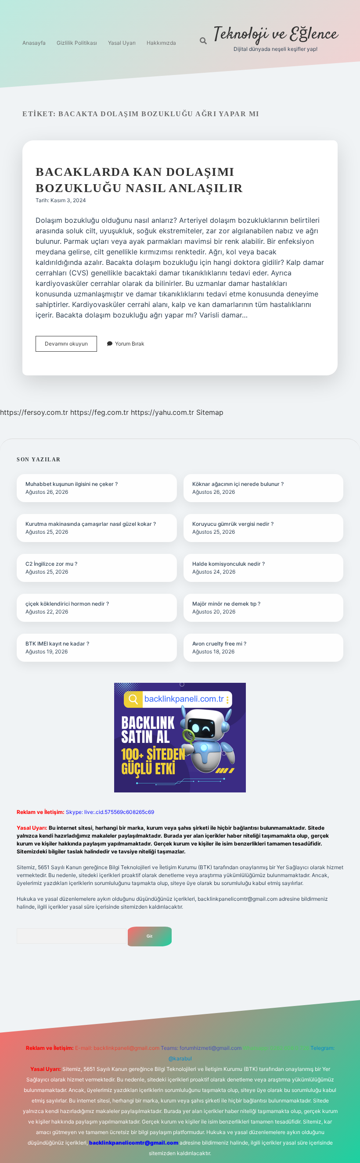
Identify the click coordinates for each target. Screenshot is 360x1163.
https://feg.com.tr (99, 412)
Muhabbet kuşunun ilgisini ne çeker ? (71, 484)
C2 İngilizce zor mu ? (51, 563)
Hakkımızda (161, 42)
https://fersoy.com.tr (34, 412)
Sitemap (209, 412)
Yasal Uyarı (122, 42)
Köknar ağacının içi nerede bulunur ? (238, 484)
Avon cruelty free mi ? (219, 643)
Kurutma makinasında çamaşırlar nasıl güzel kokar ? (90, 524)
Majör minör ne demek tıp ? (226, 603)
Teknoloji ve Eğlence (276, 34)
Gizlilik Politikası (77, 42)
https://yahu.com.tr (162, 412)
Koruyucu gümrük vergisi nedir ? (233, 524)
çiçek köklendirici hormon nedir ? (67, 603)
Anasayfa (34, 42)
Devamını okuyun (71, 346)
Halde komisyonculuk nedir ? (228, 563)
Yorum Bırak (129, 343)
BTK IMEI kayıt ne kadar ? (57, 643)
